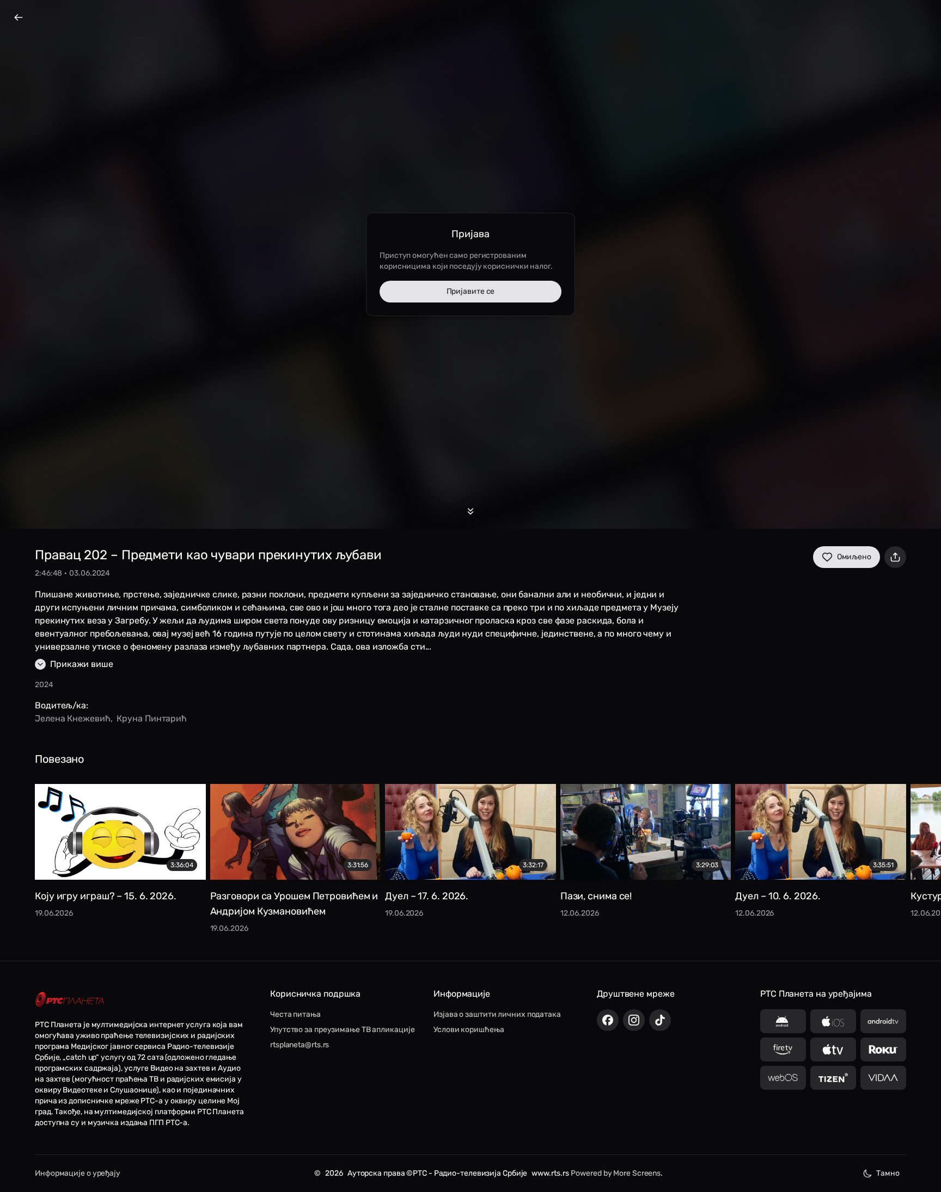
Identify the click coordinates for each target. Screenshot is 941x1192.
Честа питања (295, 1014)
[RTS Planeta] (70, 999)
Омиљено (854, 556)
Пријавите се (471, 291)
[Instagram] (634, 1020)
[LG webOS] (783, 1078)
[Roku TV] (883, 1049)
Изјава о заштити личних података (497, 1014)
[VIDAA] (883, 1078)
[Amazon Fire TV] (783, 1049)
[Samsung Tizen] (833, 1078)
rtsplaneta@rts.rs (299, 1044)
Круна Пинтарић (152, 718)
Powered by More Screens (616, 1173)
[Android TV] (883, 1021)
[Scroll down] (470, 511)
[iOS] (833, 1021)
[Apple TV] (833, 1049)
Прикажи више (81, 664)
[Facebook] (608, 1020)
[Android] (783, 1021)
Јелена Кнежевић (73, 718)
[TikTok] (660, 1020)
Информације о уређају (77, 1173)
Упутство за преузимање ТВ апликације (342, 1029)
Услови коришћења (468, 1029)
